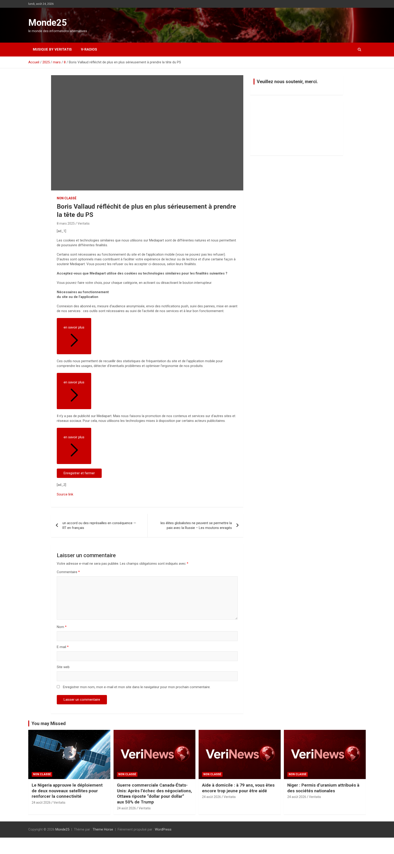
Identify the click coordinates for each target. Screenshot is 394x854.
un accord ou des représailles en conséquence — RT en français (99, 525)
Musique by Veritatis (52, 49)
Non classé (66, 198)
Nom (62, 627)
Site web (63, 667)
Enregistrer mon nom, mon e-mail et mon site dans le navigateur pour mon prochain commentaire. (136, 687)
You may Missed (48, 723)
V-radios (89, 49)
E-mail (63, 647)
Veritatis (84, 223)
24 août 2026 (41, 802)
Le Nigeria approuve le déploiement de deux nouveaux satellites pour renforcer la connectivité (67, 790)
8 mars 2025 (66, 223)
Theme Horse (103, 829)
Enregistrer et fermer (79, 473)
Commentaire (68, 572)
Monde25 (47, 22)
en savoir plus (74, 327)
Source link (65, 494)
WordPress (163, 829)
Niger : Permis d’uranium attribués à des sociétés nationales (323, 787)
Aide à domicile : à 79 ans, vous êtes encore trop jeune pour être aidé (238, 787)
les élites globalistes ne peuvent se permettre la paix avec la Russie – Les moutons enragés (196, 525)
